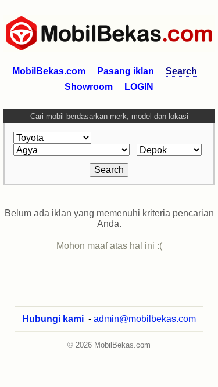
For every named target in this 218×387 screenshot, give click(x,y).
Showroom (89, 87)
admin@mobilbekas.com (145, 319)
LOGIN (138, 87)
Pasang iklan (125, 71)
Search (181, 71)
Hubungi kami (53, 319)
